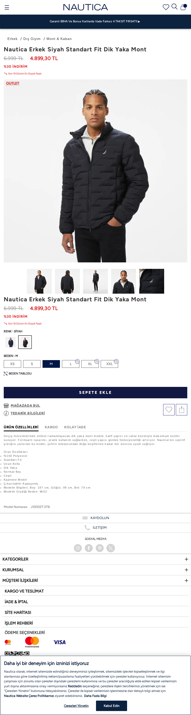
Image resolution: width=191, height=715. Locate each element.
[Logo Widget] (85, 7)
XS (12, 364)
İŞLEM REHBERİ (19, 623)
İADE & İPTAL (16, 601)
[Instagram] (78, 548)
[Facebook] (89, 548)
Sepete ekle (95, 392)
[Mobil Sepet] (183, 7)
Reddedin (75, 686)
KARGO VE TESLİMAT (24, 591)
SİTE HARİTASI (18, 612)
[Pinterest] (100, 548)
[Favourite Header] (166, 7)
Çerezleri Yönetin (76, 706)
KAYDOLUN (100, 518)
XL (90, 364)
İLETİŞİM (100, 528)
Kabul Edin (111, 706)
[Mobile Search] (175, 7)
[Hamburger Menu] (7, 7)
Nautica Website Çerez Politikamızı (29, 696)
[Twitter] (110, 548)
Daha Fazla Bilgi (95, 696)
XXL (109, 364)
